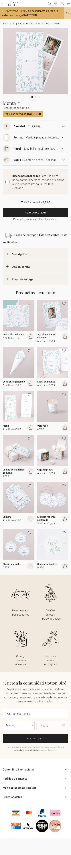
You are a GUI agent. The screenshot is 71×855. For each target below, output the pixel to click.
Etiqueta (7, 516)
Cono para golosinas (14, 381)
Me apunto (35, 738)
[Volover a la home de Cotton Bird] (13, 5)
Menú (6, 425)
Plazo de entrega (22, 279)
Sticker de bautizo (47, 564)
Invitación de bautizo (14, 334)
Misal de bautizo (46, 381)
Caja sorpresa (45, 469)
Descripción (19, 254)
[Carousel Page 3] (39, 97)
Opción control (21, 267)
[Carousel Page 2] (35, 97)
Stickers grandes (12, 564)
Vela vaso (42, 425)
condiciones (32, 750)
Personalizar (35, 212)
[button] (67, 13)
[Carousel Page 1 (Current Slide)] (32, 97)
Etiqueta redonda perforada (46, 518)
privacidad (18, 750)
